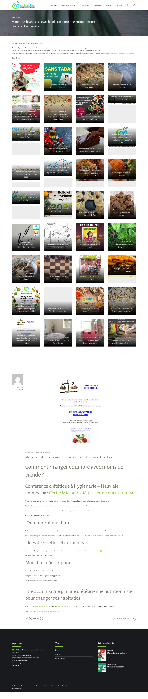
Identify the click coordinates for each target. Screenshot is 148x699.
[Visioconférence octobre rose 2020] (26, 170)
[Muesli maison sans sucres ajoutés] (26, 269)
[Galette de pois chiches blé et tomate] (122, 169)
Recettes (108, 5)
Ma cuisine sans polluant (117, 653)
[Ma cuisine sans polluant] (26, 83)
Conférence (29, 452)
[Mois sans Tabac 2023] (58, 77)
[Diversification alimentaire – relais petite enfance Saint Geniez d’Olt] (58, 109)
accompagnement (41, 606)
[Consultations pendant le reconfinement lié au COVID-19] (122, 136)
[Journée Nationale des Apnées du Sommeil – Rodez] (58, 167)
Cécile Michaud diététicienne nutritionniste (92, 493)
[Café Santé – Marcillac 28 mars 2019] (90, 269)
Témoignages (84, 5)
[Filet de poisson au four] (58, 301)
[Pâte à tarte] (122, 77)
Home (13, 17)
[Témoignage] (58, 237)
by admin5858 (19, 387)
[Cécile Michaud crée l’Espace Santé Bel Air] (58, 333)
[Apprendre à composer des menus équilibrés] (90, 109)
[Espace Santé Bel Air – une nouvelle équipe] (26, 134)
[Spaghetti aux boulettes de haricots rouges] (90, 169)
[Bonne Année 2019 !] (90, 301)
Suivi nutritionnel (68, 5)
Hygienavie (45, 501)
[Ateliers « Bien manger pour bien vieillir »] (122, 99)
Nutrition (38, 452)
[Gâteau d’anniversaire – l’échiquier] (58, 269)
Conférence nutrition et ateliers (125, 53)
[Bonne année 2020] (58, 203)
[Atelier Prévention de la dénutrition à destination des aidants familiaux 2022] (26, 109)
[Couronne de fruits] (90, 205)
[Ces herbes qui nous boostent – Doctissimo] (122, 237)
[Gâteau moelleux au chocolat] (90, 141)
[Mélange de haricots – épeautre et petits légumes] (122, 265)
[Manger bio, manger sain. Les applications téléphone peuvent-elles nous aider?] (26, 301)
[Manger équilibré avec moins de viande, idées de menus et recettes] (26, 333)
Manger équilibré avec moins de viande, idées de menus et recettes (68, 457)
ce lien (42, 580)
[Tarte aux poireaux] (90, 77)
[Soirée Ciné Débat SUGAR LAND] (90, 237)
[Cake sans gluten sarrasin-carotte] (122, 205)
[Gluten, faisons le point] (26, 237)
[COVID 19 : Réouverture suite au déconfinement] (26, 197)
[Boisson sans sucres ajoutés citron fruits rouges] (90, 333)
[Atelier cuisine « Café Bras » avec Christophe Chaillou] (122, 333)
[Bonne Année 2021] (58, 141)
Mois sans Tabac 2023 (115, 667)
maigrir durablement (62, 606)
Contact (57, 654)
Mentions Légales (60, 658)
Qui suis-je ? (53, 5)
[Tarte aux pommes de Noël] (122, 301)
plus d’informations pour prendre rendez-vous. (50, 611)
